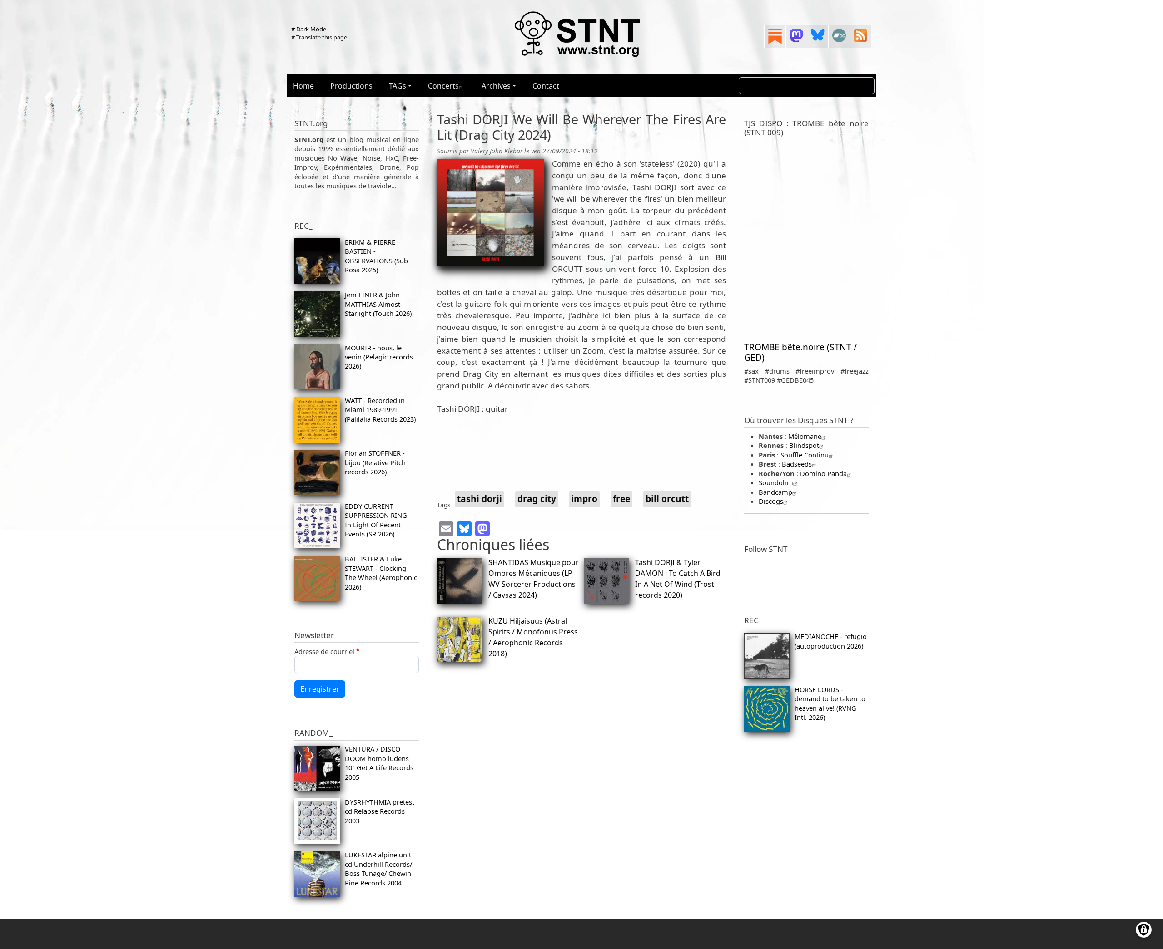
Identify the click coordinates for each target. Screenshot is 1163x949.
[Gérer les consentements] (1144, 930)
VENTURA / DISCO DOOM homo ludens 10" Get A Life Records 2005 (379, 762)
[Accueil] (578, 34)
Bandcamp (775, 492)
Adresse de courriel (324, 651)
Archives (496, 86)
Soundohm (776, 482)
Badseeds (797, 463)
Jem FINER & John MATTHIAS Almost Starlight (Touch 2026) (378, 304)
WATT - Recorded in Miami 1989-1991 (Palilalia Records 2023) (380, 409)
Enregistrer (319, 689)
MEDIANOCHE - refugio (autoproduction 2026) (831, 641)
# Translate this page (319, 37)
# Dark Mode (308, 29)
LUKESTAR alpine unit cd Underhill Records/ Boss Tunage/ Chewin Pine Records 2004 (378, 868)
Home (303, 86)
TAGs (397, 86)
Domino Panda (823, 473)
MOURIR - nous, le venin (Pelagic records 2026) (379, 357)
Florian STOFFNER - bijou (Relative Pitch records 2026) (375, 462)
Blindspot (804, 445)
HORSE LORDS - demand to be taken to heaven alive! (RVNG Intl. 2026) (830, 703)
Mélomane (804, 436)
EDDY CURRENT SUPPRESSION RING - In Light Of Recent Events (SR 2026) (378, 520)
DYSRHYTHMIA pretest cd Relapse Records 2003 (379, 811)
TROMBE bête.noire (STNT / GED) (800, 352)
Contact (545, 86)
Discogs (771, 501)
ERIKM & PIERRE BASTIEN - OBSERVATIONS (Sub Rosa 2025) (376, 255)
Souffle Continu (804, 454)
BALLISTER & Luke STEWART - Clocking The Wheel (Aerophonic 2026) (381, 572)
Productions (351, 86)
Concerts (443, 86)
